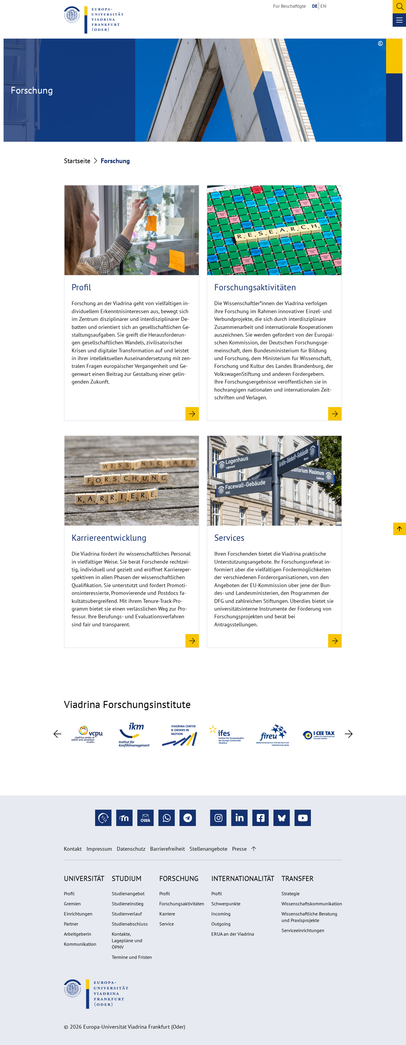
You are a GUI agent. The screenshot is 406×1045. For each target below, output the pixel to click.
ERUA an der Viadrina (232, 934)
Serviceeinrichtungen (302, 930)
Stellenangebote (208, 848)
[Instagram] (218, 818)
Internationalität (242, 878)
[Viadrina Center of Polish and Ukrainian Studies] (87, 734)
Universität (84, 878)
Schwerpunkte (225, 904)
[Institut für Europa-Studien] (226, 734)
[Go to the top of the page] (253, 848)
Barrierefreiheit (167, 848)
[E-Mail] (145, 818)
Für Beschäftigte (289, 6)
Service (166, 924)
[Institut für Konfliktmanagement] (133, 734)
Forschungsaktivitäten (181, 904)
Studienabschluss (130, 924)
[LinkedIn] (239, 818)
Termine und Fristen (132, 957)
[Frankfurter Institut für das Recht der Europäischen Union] (272, 734)
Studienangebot (128, 893)
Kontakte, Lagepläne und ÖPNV (127, 940)
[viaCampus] (103, 818)
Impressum (99, 848)
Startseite (77, 161)
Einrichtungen (78, 914)
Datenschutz (131, 848)
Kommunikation (80, 944)
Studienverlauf (127, 914)
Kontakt (73, 848)
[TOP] (399, 528)
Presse (239, 848)
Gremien (72, 904)
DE (314, 6)
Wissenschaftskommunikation (311, 904)
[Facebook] (260, 818)
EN (323, 6)
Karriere (167, 914)
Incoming (221, 914)
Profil (69, 893)
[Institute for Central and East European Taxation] (318, 734)
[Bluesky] (281, 818)
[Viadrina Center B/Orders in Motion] (179, 734)
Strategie (290, 893)
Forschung (179, 878)
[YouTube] (303, 818)
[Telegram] (188, 818)
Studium (126, 878)
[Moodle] (124, 818)
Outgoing (221, 924)
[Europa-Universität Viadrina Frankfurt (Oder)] (93, 20)
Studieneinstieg (128, 904)
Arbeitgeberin (77, 934)
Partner (71, 924)
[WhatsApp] (166, 818)
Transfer (297, 878)
